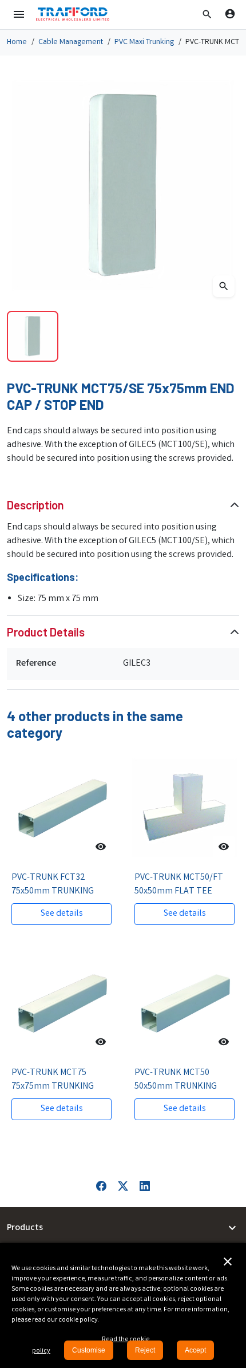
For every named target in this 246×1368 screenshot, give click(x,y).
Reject (145, 1350)
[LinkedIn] (144, 1186)
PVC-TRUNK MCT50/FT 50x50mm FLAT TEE (178, 884)
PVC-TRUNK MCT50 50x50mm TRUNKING (175, 1079)
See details (62, 913)
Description (35, 505)
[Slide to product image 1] (32, 336)
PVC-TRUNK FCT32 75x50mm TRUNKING (52, 884)
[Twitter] (123, 1186)
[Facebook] (101, 1186)
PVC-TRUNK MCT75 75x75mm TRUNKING (52, 1079)
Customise (88, 1350)
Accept (195, 1350)
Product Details (46, 632)
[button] (207, 14)
